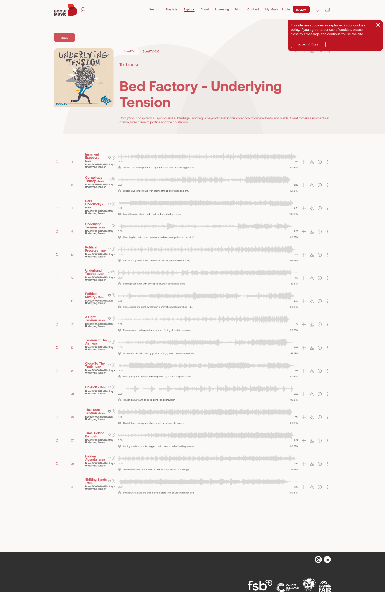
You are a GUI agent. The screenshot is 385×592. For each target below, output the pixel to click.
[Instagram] (318, 559)
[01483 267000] (316, 9)
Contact (253, 9)
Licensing (222, 9)
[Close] (378, 25)
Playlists (172, 9)
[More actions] (327, 161)
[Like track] (109, 157)
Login (286, 9)
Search (154, 9)
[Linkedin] (327, 559)
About (205, 9)
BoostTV (129, 51)
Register (301, 9)
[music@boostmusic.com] (327, 9)
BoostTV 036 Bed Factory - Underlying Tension (100, 165)
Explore (189, 9)
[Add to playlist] (303, 161)
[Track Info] (119, 167)
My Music (272, 9)
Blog (238, 9)
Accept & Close (308, 44)
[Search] (82, 9)
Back (64, 37)
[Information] (319, 161)
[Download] (311, 161)
